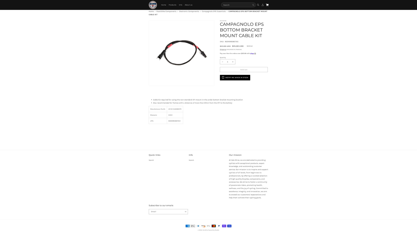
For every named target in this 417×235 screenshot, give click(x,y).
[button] (258, 5)
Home (151, 11)
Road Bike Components (166, 11)
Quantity (223, 57)
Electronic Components (189, 11)
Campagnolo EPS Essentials (214, 11)
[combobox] (238, 5)
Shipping (223, 49)
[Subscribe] (185, 211)
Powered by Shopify (213, 230)
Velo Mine (205, 230)
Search (151, 160)
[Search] (253, 5)
